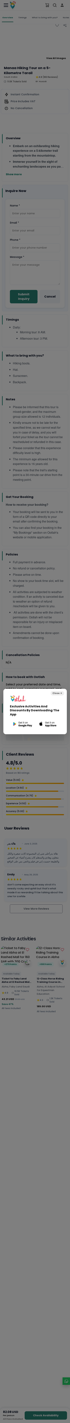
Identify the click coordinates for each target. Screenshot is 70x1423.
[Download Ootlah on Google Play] (22, 724)
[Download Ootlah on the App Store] (48, 724)
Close (57, 693)
